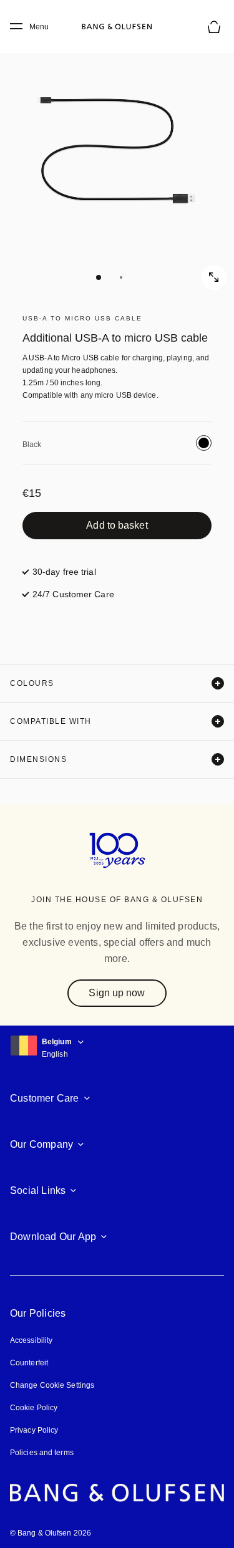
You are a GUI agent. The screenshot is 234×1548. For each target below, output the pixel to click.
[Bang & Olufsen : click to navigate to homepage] (117, 27)
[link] (117, 525)
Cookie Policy (33, 1407)
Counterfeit (29, 1362)
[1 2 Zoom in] (117, 160)
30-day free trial (64, 572)
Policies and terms (42, 1452)
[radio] (204, 443)
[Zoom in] (214, 277)
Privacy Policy (34, 1430)
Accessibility (31, 1340)
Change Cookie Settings (52, 1385)
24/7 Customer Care (73, 594)
